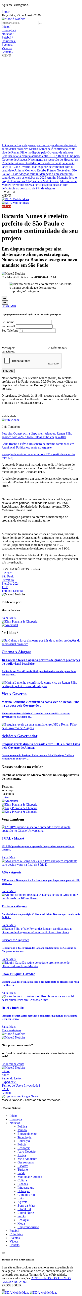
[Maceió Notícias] (13, 19)
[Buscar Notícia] (40, 23)
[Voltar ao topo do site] (3, 1252)
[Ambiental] (10, 625)
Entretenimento (27, 1133)
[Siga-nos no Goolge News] (20, 1096)
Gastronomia (26, 1162)
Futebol (7, 37)
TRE (5, 587)
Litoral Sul (24, 1209)
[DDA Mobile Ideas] (15, 199)
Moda (21, 1223)
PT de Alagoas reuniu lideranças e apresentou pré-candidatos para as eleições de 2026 (37, 175)
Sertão (21, 1216)
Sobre (6, 1074)
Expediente (9, 1082)
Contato (7, 51)
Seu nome (8, 322)
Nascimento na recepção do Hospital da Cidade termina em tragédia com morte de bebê (40, 161)
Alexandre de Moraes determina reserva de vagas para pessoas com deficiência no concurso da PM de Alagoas (39, 184)
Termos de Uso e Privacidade (21, 1085)
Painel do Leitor (12, 1078)
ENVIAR (8, 370)
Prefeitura (8, 580)
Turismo (23, 1169)
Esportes (23, 1166)
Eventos (7, 44)
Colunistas (9, 41)
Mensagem (8, 347)
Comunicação (26, 1194)
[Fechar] (3, 1290)
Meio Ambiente (27, 1158)
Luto (20, 1198)
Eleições (7, 572)
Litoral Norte (26, 1212)
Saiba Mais (9, 618)
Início (6, 26)
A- (4, 298)
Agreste (22, 1202)
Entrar (5, 11)
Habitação (24, 1191)
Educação (24, 1141)
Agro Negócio (27, 1151)
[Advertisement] (41, 100)
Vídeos (7, 48)
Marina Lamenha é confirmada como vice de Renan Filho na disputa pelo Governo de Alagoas (38, 150)
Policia (22, 1144)
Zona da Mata (26, 1205)
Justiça (22, 1155)
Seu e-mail (8, 326)
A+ (5, 302)
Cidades (23, 1184)
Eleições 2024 (10, 583)
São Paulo (8, 576)
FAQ (5, 1089)
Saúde (21, 1173)
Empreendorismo (28, 1227)
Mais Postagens (11, 1030)
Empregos (9, 30)
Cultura (22, 1180)
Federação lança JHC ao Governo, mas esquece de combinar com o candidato (38, 166)
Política (22, 1126)
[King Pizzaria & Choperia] (19, 621)
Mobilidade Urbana (30, 1176)
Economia (24, 1148)
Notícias (8, 34)
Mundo (22, 1130)
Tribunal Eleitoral (12, 590)
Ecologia (23, 1220)
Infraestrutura (26, 1187)
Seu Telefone (10, 330)
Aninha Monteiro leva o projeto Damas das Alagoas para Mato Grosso (39, 179)
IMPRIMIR (9, 306)
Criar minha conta (13, 1064)
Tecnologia (24, 1137)
